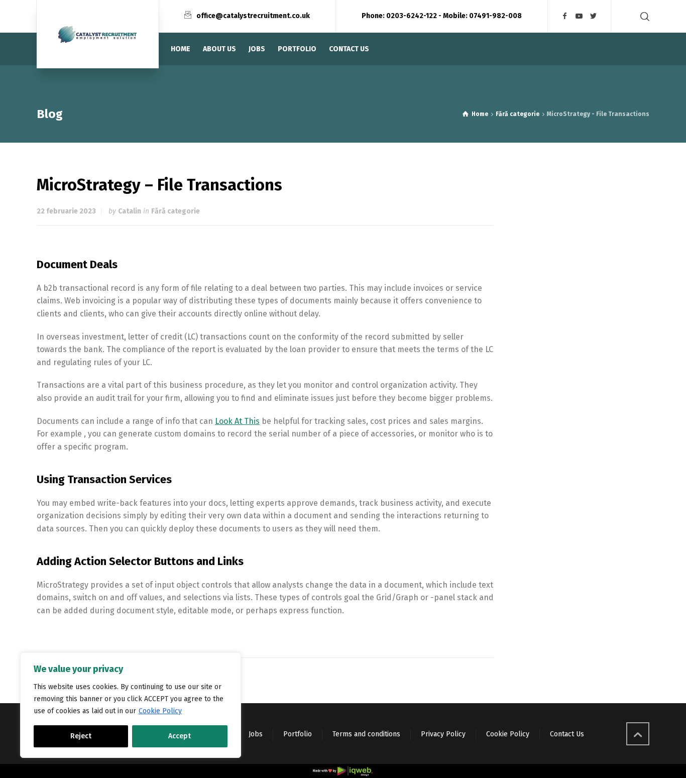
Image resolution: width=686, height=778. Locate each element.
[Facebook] (565, 16)
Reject (80, 736)
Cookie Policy (160, 711)
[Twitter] (594, 16)
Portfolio (297, 734)
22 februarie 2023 (66, 211)
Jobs (256, 734)
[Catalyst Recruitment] (98, 34)
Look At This (237, 421)
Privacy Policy (443, 734)
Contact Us (567, 734)
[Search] (642, 16)
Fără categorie (175, 211)
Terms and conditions (366, 734)
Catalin (129, 211)
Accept (179, 736)
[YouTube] (580, 16)
